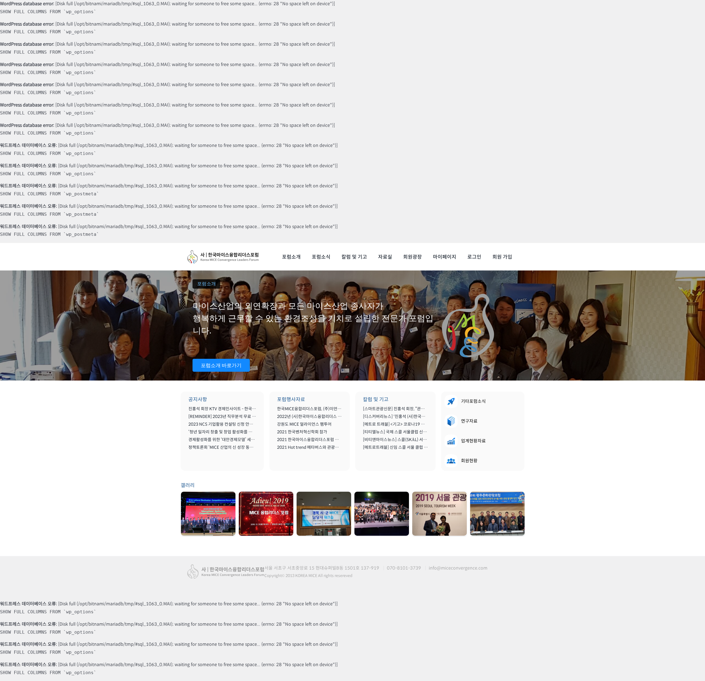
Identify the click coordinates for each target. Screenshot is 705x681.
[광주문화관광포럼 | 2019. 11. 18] (497, 514)
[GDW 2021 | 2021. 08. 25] (208, 514)
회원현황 (469, 461)
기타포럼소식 (473, 401)
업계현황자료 (473, 441)
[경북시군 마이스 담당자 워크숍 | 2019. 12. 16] (324, 514)
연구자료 (469, 421)
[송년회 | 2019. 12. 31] (266, 514)
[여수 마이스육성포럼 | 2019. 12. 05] (381, 514)
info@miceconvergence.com (458, 568)
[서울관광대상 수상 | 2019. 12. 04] (439, 514)
